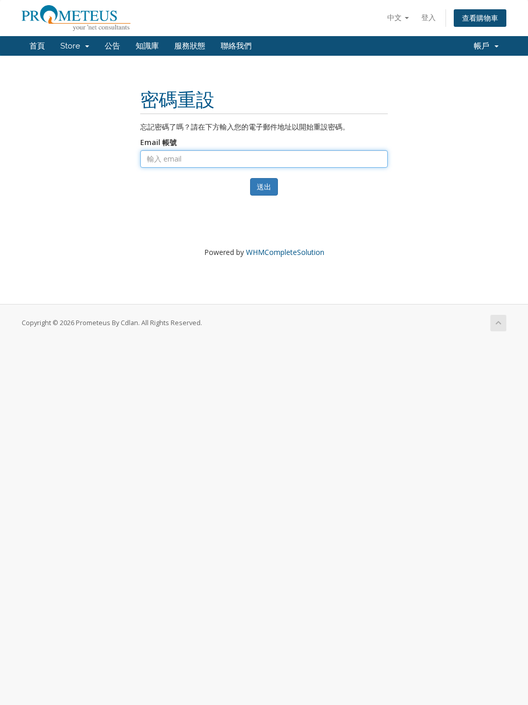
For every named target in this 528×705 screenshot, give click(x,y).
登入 (428, 17)
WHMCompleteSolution (285, 252)
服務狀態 (189, 46)
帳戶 (483, 46)
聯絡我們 (236, 46)
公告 (112, 46)
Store (72, 46)
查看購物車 (480, 18)
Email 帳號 (158, 142)
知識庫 (147, 46)
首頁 (37, 46)
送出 (264, 186)
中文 (395, 17)
